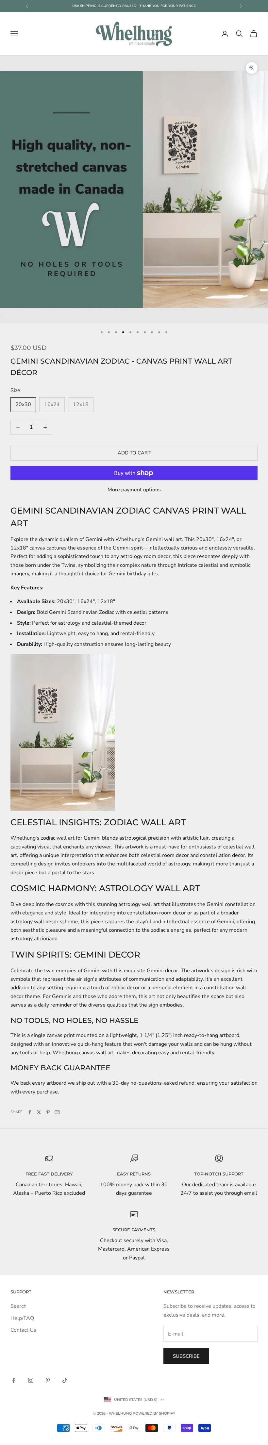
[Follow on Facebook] (13, 1380)
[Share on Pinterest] (48, 1112)
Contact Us (23, 1330)
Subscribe (186, 1356)
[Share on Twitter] (39, 1112)
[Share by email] (57, 1112)
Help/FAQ (22, 1318)
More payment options (134, 489)
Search (18, 1306)
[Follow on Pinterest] (47, 1380)
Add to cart (134, 453)
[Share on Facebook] (29, 1112)
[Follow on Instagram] (30, 1380)
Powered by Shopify (154, 1413)
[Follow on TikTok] (64, 1380)
